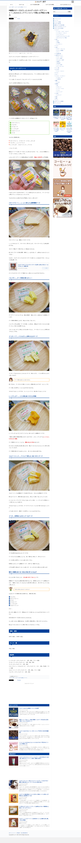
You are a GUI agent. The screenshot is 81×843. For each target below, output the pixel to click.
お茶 (56, 39)
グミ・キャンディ (60, 66)
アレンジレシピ (57, 102)
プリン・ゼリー (60, 56)
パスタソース (59, 77)
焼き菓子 (58, 63)
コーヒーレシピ (57, 18)
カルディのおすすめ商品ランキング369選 (29, 708)
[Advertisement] (40, 840)
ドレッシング (59, 91)
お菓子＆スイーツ (59, 55)
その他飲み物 (58, 53)
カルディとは (21, 4)
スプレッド (59, 86)
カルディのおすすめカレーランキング (62, 129)
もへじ (56, 99)
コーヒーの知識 (57, 21)
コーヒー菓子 (59, 64)
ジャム (58, 90)
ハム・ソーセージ (60, 71)
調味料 (56, 83)
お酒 (56, 47)
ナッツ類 (57, 67)
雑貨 (56, 98)
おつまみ (57, 69)
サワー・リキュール (61, 48)
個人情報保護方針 (24, 832)
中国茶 (58, 42)
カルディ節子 (41, 2)
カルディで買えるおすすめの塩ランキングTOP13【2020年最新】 (69, 130)
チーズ (56, 72)
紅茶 (58, 40)
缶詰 (56, 96)
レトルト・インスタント (60, 75)
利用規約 (18, 832)
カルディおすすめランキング (65, 4)
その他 (56, 93)
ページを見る (45, 268)
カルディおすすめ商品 (50, 4)
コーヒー (57, 29)
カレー (56, 74)
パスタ (58, 82)
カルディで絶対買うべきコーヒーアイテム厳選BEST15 (62, 118)
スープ (56, 45)
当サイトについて (12, 832)
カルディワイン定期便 (58, 101)
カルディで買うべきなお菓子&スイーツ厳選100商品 (56, 130)
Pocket (18, 18)
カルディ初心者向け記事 (34, 4)
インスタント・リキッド (62, 33)
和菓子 (58, 61)
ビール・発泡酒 (60, 50)
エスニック (59, 94)
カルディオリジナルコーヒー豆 (63, 36)
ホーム (11, 4)
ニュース (56, 20)
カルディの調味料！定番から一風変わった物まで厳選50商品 (69, 118)
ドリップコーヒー (60, 34)
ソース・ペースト (60, 88)
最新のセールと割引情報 (59, 25)
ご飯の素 (58, 79)
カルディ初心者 (57, 23)
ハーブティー (59, 44)
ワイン (58, 52)
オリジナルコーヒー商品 (62, 37)
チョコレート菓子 (60, 59)
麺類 (56, 80)
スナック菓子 (59, 58)
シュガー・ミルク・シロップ (62, 31)
